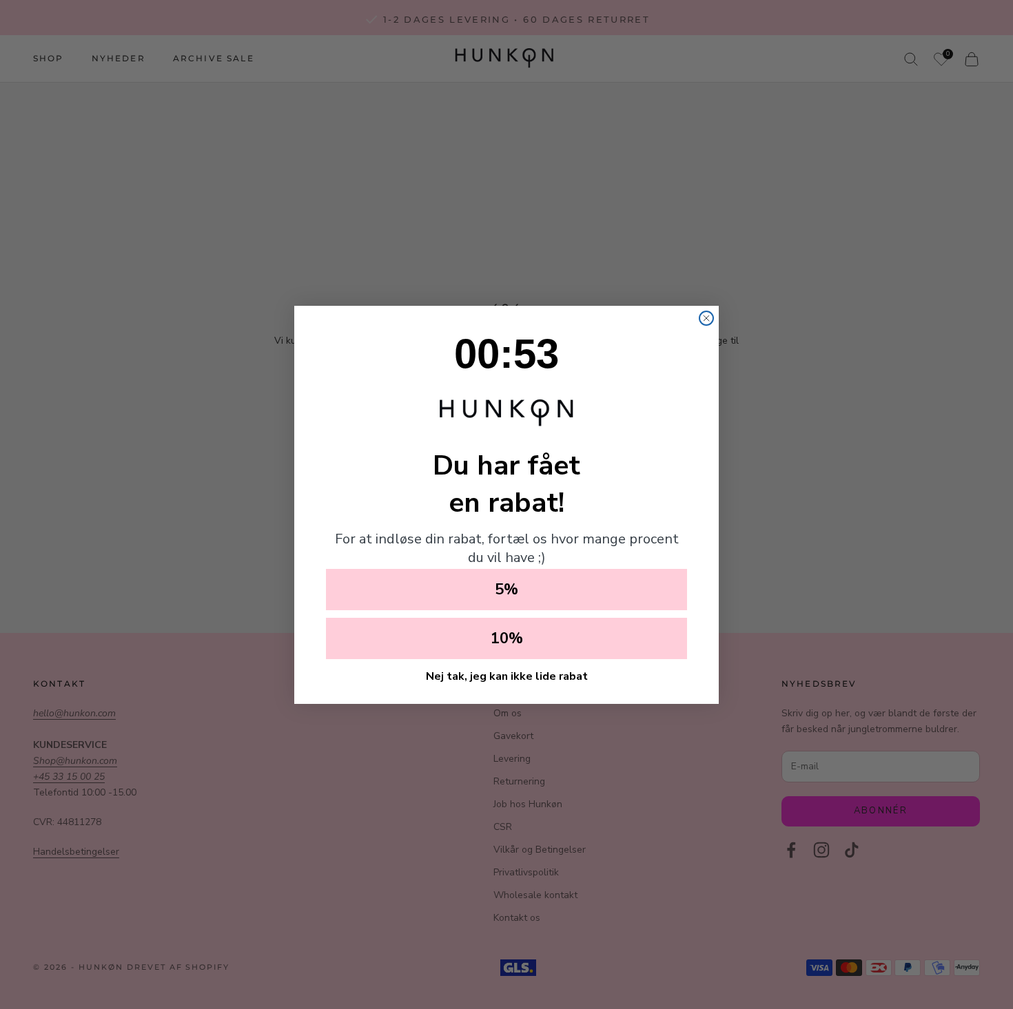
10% (507, 638)
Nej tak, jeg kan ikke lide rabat (507, 676)
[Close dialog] (706, 318)
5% (506, 589)
